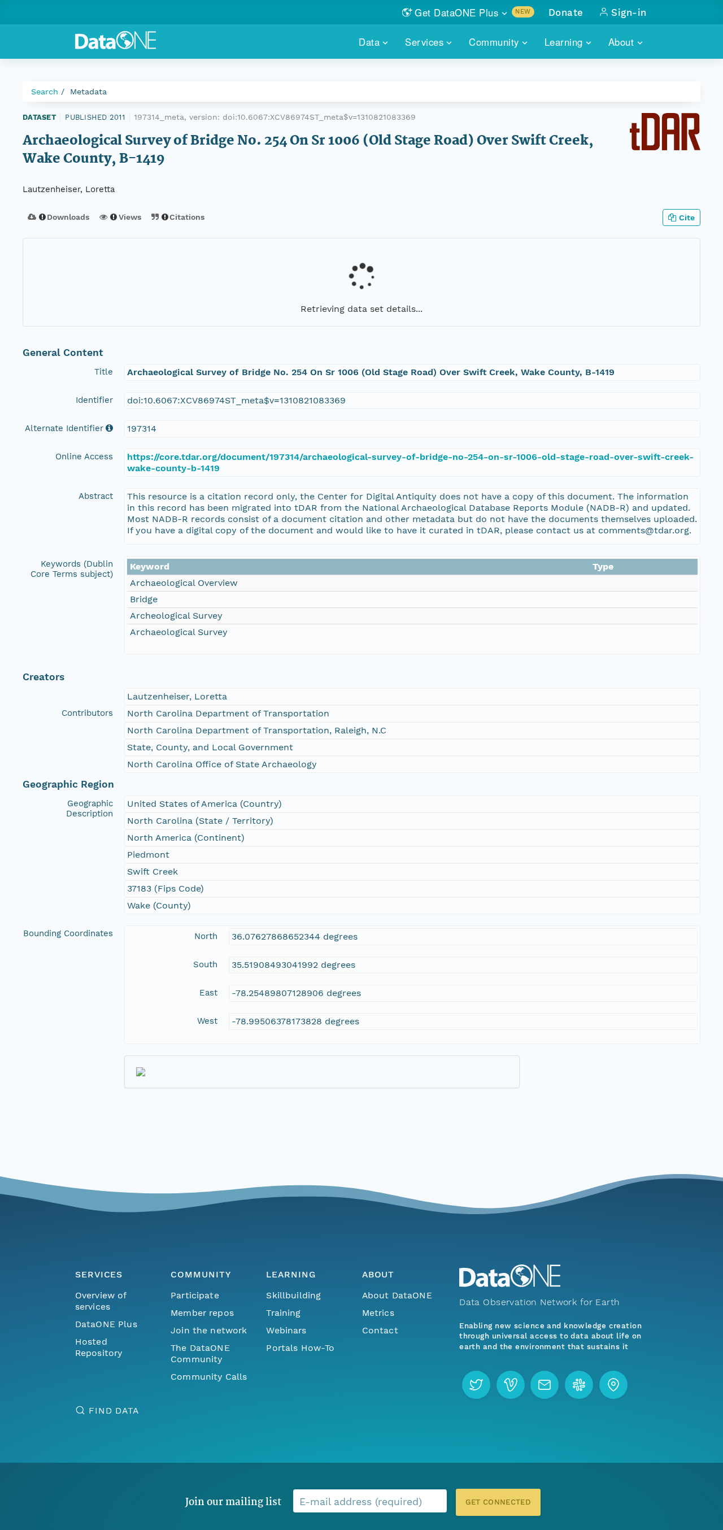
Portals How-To (300, 1347)
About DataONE (397, 1295)
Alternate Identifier (64, 428)
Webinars (286, 1330)
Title (103, 372)
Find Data (114, 1410)
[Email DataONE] (544, 1385)
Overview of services (101, 1301)
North (205, 936)
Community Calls (209, 1376)
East (208, 993)
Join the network (209, 1330)
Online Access (84, 456)
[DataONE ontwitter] (476, 1385)
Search (44, 91)
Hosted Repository (99, 1347)
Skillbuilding (293, 1295)
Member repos (202, 1312)
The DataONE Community (200, 1353)
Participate (195, 1295)
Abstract (96, 496)
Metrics (378, 1312)
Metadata (88, 91)
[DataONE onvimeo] (510, 1385)
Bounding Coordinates (68, 933)
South (205, 964)
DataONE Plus (106, 1324)
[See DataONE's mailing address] (613, 1385)
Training (283, 1312)
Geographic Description (89, 808)
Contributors (87, 713)
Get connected (498, 1502)
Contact (380, 1330)
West (207, 1021)
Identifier (94, 400)
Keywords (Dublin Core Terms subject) (72, 569)
